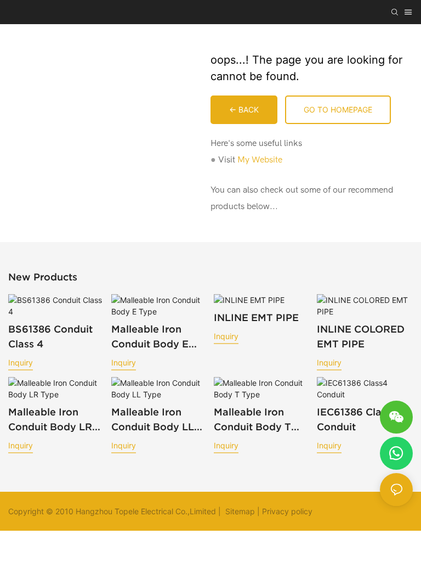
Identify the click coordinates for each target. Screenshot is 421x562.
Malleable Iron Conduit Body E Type (150, 337)
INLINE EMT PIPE (256, 317)
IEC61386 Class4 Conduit (357, 419)
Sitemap (239, 511)
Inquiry (20, 362)
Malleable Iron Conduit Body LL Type (152, 420)
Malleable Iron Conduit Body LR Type (50, 420)
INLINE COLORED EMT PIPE (361, 336)
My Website (259, 160)
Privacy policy (287, 511)
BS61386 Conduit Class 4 (50, 336)
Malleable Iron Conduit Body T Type (252, 420)
